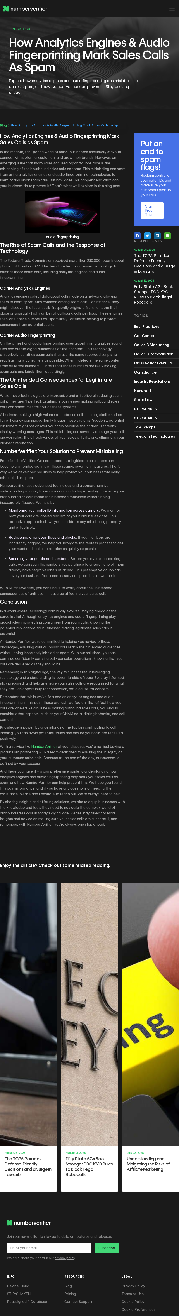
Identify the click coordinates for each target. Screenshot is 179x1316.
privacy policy (65, 1258)
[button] (171, 8)
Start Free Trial (149, 210)
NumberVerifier (44, 746)
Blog (3, 125)
